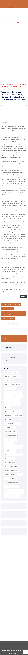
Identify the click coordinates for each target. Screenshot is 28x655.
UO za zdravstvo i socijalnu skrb (11, 466)
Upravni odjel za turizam (10, 474)
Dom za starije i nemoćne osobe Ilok (11, 304)
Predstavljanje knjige (9, 423)
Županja (17, 496)
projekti (18, 423)
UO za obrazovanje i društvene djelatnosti (13, 454)
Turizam (20, 447)
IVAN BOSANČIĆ (9, 396)
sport (6, 439)
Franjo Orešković (8, 380)
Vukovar (14, 478)
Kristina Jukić (15, 400)
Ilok (20, 392)
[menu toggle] (18, 22)
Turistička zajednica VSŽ (10, 447)
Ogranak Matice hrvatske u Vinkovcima (13, 411)
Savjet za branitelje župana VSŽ (11, 435)
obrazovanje (7, 407)
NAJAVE (7, 360)
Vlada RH (7, 478)
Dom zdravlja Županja (8, 308)
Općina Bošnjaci (8, 415)
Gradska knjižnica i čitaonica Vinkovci (13, 384)
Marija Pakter (17, 403)
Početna (3, 82)
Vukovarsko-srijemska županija (11, 486)
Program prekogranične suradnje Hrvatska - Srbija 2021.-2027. (12, 313)
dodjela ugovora (16, 376)
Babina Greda (7, 372)
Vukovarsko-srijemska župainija (11, 482)
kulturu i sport (8, 403)
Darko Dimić (7, 376)
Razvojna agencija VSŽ (8, 318)
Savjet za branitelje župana (10, 431)
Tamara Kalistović (8, 443)
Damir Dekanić (17, 372)
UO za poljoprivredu (9, 458)
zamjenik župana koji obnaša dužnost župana (12, 491)
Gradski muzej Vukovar (10, 388)
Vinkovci (20, 474)
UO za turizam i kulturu (10, 462)
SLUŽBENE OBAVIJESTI (11, 357)
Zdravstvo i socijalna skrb (12, 82)
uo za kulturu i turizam (9, 450)
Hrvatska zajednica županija (10, 392)
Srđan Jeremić (13, 439)
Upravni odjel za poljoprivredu (11, 470)
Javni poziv (7, 400)
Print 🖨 (23, 296)
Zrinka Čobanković (9, 496)
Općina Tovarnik (8, 419)
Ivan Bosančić (19, 396)
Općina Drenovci (18, 415)
